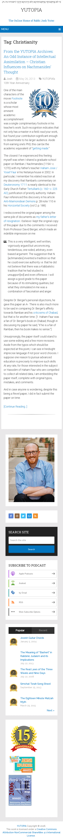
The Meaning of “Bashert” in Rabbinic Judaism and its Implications (36, 656)
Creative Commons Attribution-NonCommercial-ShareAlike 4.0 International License (31, 832)
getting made (40, 148)
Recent (43, 630)
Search (31, 549)
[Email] (29, 515)
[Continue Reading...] (15, 406)
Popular (20, 630)
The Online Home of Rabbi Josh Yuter (31, 20)
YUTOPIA (31, 9)
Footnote (17, 98)
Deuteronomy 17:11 (15, 184)
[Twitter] (23, 515)
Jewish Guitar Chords (32, 637)
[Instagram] (17, 515)
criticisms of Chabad (45, 312)
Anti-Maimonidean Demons (20, 201)
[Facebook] (11, 515)
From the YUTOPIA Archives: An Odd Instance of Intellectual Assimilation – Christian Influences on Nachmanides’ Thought (30, 62)
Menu (5, 29)
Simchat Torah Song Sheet (35, 683)
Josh (9, 78)
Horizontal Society (19, 205)
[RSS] (35, 515)
